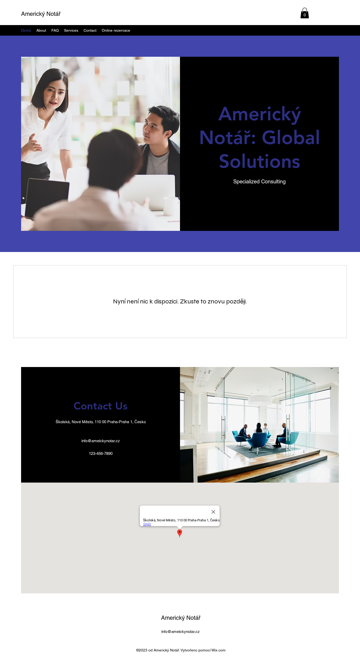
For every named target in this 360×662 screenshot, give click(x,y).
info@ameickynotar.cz (100, 441)
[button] (304, 13)
